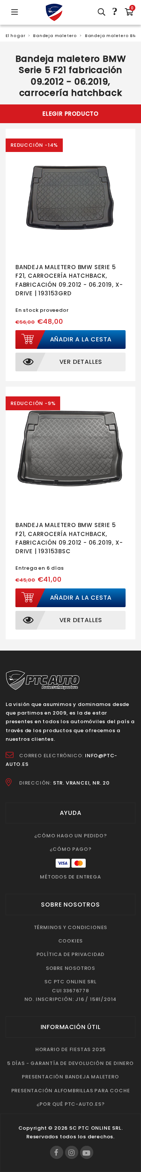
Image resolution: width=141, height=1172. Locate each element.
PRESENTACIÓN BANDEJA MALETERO (70, 1076)
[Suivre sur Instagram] (71, 1152)
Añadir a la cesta (81, 339)
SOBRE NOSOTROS (70, 968)
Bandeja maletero (55, 36)
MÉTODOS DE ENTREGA (70, 876)
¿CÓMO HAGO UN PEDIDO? (70, 835)
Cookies (70, 940)
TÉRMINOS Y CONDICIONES (71, 927)
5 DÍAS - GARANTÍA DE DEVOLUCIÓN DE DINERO (70, 1063)
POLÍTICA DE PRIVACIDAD (70, 954)
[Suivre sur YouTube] (86, 1152)
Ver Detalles (81, 361)
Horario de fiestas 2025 (70, 1049)
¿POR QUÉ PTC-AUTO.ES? (70, 1104)
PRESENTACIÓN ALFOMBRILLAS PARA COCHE (70, 1090)
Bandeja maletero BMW (113, 36)
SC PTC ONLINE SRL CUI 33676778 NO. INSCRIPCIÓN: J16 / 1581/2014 (70, 990)
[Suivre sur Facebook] (56, 1152)
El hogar (15, 36)
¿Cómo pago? (71, 849)
